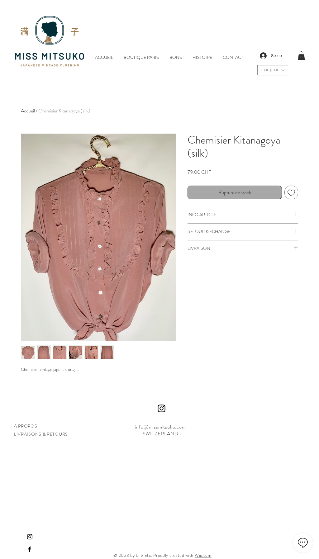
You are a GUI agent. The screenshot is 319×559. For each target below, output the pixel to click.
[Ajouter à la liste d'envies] (291, 192)
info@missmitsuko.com (160, 426)
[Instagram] (161, 408)
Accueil (28, 110)
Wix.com (203, 555)
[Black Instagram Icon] (29, 536)
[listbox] (272, 70)
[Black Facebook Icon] (29, 549)
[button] (272, 70)
